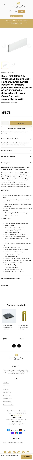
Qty (2, 120)
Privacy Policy (7, 395)
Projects (5, 389)
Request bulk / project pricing (16, 128)
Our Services (7, 392)
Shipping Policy (7, 398)
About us (6, 382)
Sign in (21, 11)
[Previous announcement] (3, 23)
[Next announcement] (30, 23)
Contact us (6, 386)
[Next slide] (19, 346)
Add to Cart (21, 123)
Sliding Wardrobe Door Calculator (13, 442)
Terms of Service (8, 405)
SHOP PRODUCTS (16, 16)
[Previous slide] (14, 346)
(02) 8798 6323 (17, 415)
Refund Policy (7, 401)
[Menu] (4, 4)
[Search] (10, 11)
